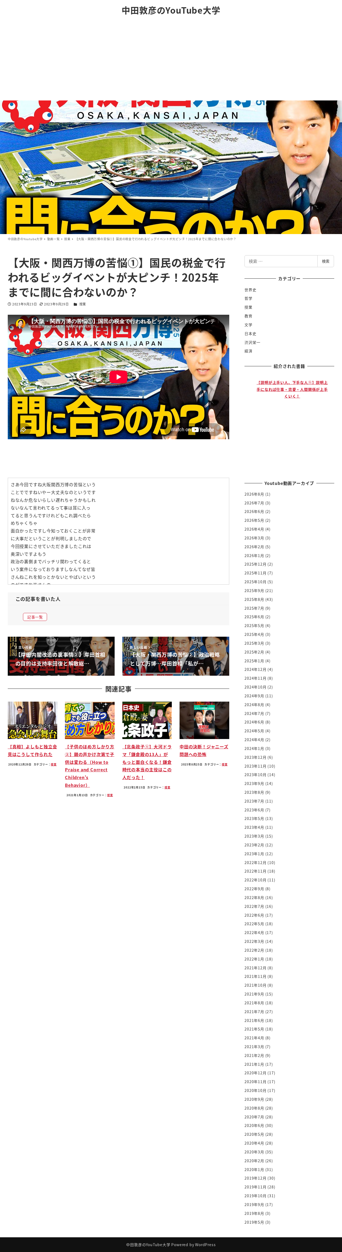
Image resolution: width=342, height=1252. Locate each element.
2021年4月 (254, 1037)
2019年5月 (254, 1222)
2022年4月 (254, 932)
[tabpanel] (292, 422)
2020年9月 (254, 1099)
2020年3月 (254, 1151)
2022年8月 (254, 897)
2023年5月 (254, 818)
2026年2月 (254, 546)
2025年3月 (254, 643)
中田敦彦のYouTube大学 (171, 10)
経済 (248, 350)
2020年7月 (254, 1116)
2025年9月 (254, 590)
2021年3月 (254, 1046)
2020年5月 (254, 1134)
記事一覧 (35, 617)
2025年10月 (255, 581)
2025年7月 (254, 608)
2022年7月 (254, 906)
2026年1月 (254, 555)
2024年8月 (254, 704)
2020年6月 (254, 1125)
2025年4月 (254, 634)
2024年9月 (254, 695)
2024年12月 (255, 669)
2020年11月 (255, 1081)
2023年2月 (254, 844)
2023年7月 (254, 801)
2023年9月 (254, 783)
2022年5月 (254, 923)
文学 (248, 324)
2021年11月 (255, 976)
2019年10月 (255, 1195)
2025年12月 (255, 564)
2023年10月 (255, 774)
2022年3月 (254, 941)
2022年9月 (254, 888)
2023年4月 (254, 827)
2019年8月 (254, 1213)
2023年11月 (255, 766)
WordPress (205, 1244)
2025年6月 (254, 616)
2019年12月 (255, 1178)
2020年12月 (255, 1072)
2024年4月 (254, 739)
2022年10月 (255, 879)
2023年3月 (254, 836)
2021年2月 (254, 1055)
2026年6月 (254, 511)
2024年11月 (255, 678)
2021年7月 (254, 1011)
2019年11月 (255, 1186)
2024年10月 (255, 687)
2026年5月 (254, 520)
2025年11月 (255, 573)
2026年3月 (254, 538)
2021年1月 (254, 1064)
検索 (325, 261)
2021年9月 (254, 994)
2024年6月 (254, 722)
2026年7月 (254, 503)
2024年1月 (254, 748)
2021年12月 (255, 967)
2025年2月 (254, 652)
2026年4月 (254, 529)
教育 (248, 315)
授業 (82, 304)
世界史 (250, 289)
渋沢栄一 (252, 342)
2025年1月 (254, 660)
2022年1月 (254, 959)
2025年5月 (254, 625)
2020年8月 (254, 1108)
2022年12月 (255, 862)
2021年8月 (254, 1002)
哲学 (248, 298)
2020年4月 (254, 1143)
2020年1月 (254, 1169)
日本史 (250, 333)
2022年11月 (255, 871)
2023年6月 (254, 809)
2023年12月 (255, 757)
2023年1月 (254, 853)
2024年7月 (254, 713)
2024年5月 (254, 730)
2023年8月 (254, 792)
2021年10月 (255, 985)
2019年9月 (254, 1204)
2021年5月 (254, 1029)
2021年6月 (254, 1020)
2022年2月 (254, 950)
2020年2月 (254, 1160)
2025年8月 (254, 599)
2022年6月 (254, 915)
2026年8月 (254, 494)
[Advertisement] (171, 60)
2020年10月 (255, 1090)
